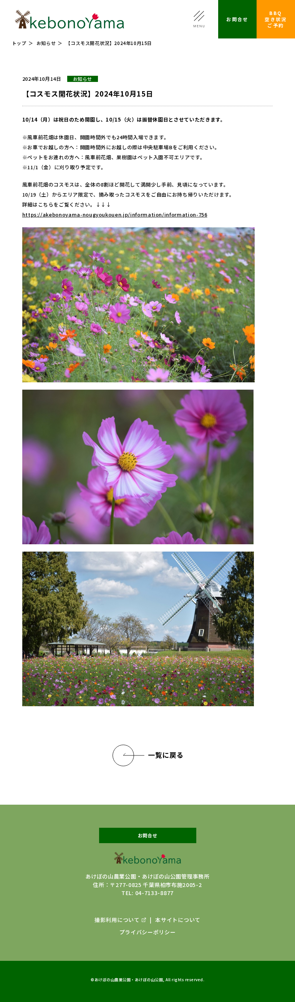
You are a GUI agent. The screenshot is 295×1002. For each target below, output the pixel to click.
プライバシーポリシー (147, 932)
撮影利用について (117, 919)
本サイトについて (178, 919)
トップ (19, 43)
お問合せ (237, 19)
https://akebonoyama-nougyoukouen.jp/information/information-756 (114, 214)
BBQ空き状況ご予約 (276, 19)
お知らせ (46, 43)
